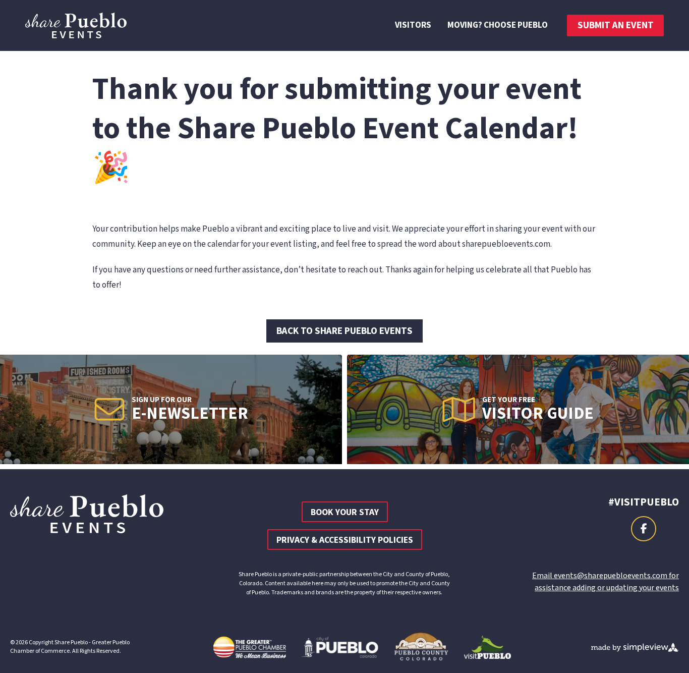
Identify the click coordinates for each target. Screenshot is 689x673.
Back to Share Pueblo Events (344, 331)
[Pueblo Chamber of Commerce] (76, 25)
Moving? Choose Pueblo (497, 25)
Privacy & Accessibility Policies (344, 540)
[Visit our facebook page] (643, 528)
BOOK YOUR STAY (345, 512)
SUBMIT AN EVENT (616, 25)
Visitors (413, 25)
